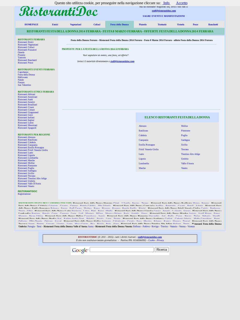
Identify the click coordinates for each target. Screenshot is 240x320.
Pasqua (21, 82)
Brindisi (90, 218)
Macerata (23, 216)
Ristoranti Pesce (25, 62)
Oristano (48, 221)
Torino (197, 216)
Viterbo (109, 211)
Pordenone (215, 208)
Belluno (137, 226)
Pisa (92, 224)
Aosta (90, 226)
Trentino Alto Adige (190, 154)
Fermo (217, 213)
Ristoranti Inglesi (26, 120)
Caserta (181, 206)
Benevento (171, 206)
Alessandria (153, 216)
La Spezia (176, 211)
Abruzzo (142, 126)
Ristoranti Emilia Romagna (31, 147)
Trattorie (162, 24)
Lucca (69, 224)
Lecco (73, 213)
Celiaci (97, 24)
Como (54, 213)
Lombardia (144, 163)
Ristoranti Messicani (27, 125)
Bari (59, 218)
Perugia (31, 226)
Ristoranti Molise (26, 163)
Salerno (199, 206)
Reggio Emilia (129, 208)
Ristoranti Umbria (26, 181)
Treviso (164, 226)
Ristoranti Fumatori (27, 49)
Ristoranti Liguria (26, 155)
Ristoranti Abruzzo (26, 137)
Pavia (126, 213)
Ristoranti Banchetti (27, 60)
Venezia (173, 226)
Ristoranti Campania (27, 145)
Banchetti (213, 24)
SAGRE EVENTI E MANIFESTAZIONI (164, 16)
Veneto (184, 168)
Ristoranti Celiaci (26, 47)
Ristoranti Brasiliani (27, 104)
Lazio (141, 154)
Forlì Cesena (76, 208)
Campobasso (90, 216)
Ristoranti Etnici (26, 42)
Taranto (117, 218)
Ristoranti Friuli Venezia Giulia (33, 150)
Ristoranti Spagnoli (27, 128)
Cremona (64, 213)
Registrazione (24, 194)
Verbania (206, 216)
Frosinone (76, 211)
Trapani (186, 221)
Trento (186, 224)
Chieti (116, 203)
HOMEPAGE (31, 24)
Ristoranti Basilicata (27, 139)
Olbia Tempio (35, 221)
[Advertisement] (188, 78)
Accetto (182, 3)
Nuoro (217, 218)
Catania (130, 221)
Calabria (142, 135)
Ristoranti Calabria (27, 142)
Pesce (195, 24)
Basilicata (143, 130)
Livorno (60, 224)
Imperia (166, 211)
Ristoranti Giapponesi (28, 112)
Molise (184, 126)
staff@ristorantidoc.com (164, 10)
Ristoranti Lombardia (28, 157)
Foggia (100, 218)
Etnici (55, 24)
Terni (39, 226)
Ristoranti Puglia (26, 168)
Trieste (22, 211)
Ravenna (116, 208)
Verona (182, 226)
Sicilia (184, 144)
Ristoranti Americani (27, 97)
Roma (101, 211)
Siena (116, 224)
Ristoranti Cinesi (26, 107)
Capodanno (23, 72)
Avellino (159, 206)
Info (166, 3)
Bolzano (177, 224)
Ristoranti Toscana (26, 176)
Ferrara (64, 208)
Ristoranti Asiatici (26, 102)
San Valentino (24, 85)
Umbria (184, 158)
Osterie (180, 24)
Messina (147, 221)
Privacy (160, 240)
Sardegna (185, 140)
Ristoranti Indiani (26, 117)
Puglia (184, 135)
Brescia (45, 213)
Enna (139, 221)
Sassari (58, 221)
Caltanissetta (119, 221)
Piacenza (106, 208)
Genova (157, 211)
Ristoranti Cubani (26, 109)
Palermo (157, 221)
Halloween (23, 77)
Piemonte (185, 130)
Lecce (108, 218)
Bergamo (36, 213)
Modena (87, 208)
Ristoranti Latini (26, 122)
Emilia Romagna (147, 144)
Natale (21, 79)
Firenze (40, 224)
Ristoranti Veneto (26, 186)
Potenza (205, 203)
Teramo (145, 203)
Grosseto (50, 224)
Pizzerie (142, 24)
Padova (146, 226)
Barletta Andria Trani (74, 218)
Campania (143, 140)
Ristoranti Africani (26, 94)
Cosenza (64, 206)
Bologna (55, 208)
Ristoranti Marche (26, 160)
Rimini (142, 208)
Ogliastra (23, 221)
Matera (196, 203)
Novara (188, 216)
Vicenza (191, 226)
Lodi (81, 213)
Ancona (192, 213)
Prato (108, 224)
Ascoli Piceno (204, 213)
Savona (187, 211)
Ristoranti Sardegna (27, 170)
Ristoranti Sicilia (26, 173)
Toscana (184, 149)
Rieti (93, 211)
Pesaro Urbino (36, 216)
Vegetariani (75, 24)
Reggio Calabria (88, 206)
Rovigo (155, 226)
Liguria (142, 158)
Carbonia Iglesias (183, 218)
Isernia (102, 216)
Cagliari (168, 218)
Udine (30, 211)
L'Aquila (126, 203)
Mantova (90, 213)
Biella (170, 216)
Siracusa (176, 221)
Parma (97, 208)
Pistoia (100, 224)
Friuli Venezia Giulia (148, 149)
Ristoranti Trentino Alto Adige (32, 178)
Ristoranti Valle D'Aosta (29, 183)
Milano (99, 213)
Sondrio (135, 213)
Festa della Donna (119, 24)
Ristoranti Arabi (25, 99)
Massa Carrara (81, 224)
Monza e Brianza (113, 213)
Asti (163, 216)
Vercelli (216, 216)
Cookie (151, 240)
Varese (144, 213)
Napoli (190, 206)
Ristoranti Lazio (25, 152)
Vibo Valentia (104, 206)
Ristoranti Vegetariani (28, 44)
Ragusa (167, 221)
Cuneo (179, 216)
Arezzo (31, 224)
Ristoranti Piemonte (27, 165)
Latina (86, 211)
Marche (142, 168)
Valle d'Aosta (187, 163)
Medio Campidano (203, 218)
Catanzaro (53, 206)
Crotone (74, 206)
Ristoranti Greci (25, 115)
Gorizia (204, 208)
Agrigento (106, 221)
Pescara (135, 203)
